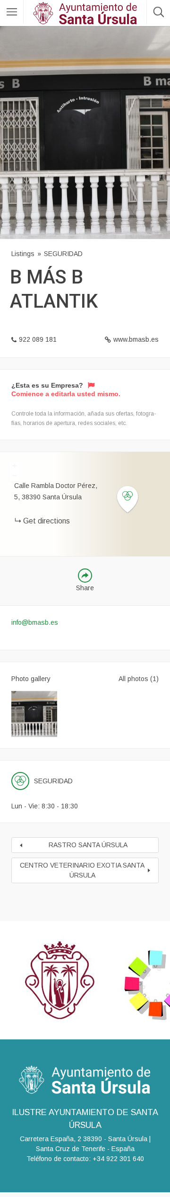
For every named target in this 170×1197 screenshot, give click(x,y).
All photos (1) (139, 679)
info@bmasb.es (34, 622)
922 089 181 (38, 339)
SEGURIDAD (63, 253)
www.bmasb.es (136, 339)
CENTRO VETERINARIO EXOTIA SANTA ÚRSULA (82, 870)
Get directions (46, 521)
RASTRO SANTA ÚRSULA (88, 845)
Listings (22, 253)
